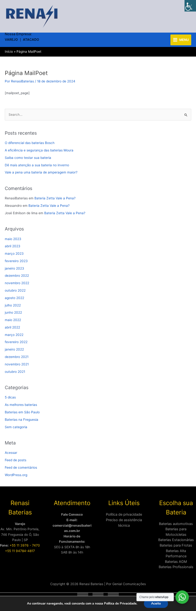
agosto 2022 (14, 298)
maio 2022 (13, 320)
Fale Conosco (72, 514)
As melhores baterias (21, 405)
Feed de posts (15, 460)
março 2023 (14, 253)
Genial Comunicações (129, 584)
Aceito (156, 603)
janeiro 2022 (14, 349)
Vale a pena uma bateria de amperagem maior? (41, 172)
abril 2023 (12, 246)
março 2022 (14, 335)
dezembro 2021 (16, 357)
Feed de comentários (21, 467)
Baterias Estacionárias (176, 540)
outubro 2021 (15, 372)
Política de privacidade (124, 514)
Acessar (11, 453)
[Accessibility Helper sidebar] (190, 6)
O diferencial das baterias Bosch (29, 143)
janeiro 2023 (14, 268)
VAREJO (11, 39)
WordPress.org (16, 475)
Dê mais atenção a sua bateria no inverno (37, 165)
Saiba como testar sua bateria (28, 158)
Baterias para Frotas (176, 545)
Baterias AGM (176, 561)
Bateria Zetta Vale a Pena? (55, 198)
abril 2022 (12, 327)
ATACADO (31, 39)
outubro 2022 (15, 290)
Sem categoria (16, 427)
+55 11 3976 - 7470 (25, 545)
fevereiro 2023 (16, 261)
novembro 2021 (17, 364)
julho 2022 (13, 305)
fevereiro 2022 (16, 342)
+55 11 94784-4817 (20, 551)
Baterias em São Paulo (22, 412)
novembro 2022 (17, 283)
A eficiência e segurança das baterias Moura (39, 150)
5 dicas (10, 397)
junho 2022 (13, 312)
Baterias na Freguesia (21, 419)
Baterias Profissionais (176, 567)
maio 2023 (13, 239)
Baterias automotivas (176, 524)
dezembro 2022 (17, 275)
